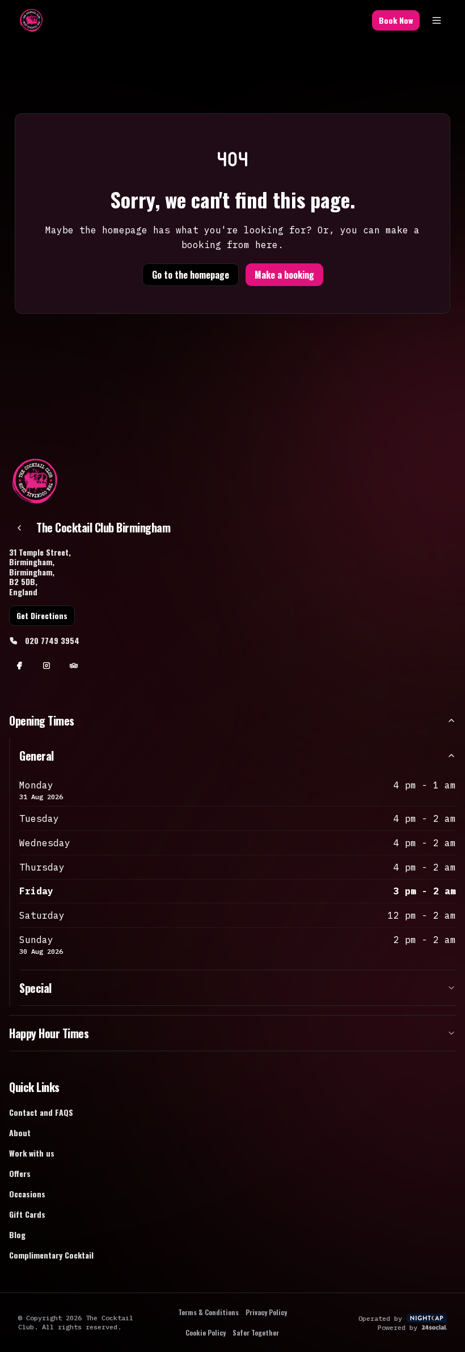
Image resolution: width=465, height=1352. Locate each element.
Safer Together (255, 1332)
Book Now (396, 20)
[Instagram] (46, 665)
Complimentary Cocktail (51, 1255)
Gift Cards (27, 1214)
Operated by (380, 1318)
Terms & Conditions (208, 1312)
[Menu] (436, 20)
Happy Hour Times (48, 1033)
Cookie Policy (205, 1332)
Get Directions (41, 615)
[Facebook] (19, 665)
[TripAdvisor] (74, 665)
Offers (20, 1173)
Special (35, 987)
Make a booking (284, 275)
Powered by (397, 1327)
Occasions (27, 1194)
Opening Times (41, 720)
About (20, 1132)
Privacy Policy (266, 1312)
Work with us (31, 1153)
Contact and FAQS (41, 1112)
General (36, 755)
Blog (17, 1234)
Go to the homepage (190, 275)
